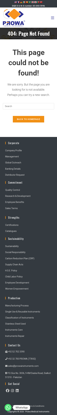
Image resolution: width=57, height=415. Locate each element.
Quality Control (12, 190)
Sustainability (12, 246)
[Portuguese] (38, 2)
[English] (15, 2)
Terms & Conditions (35, 406)
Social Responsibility (15, 252)
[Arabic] (29, 2)
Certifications (12, 225)
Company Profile (13, 150)
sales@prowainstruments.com (23, 366)
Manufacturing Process (17, 305)
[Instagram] (12, 391)
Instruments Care (14, 330)
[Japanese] (35, 2)
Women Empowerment (16, 288)
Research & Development (18, 196)
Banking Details (13, 169)
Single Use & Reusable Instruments (22, 311)
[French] (18, 2)
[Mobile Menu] (52, 17)
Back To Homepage (28, 119)
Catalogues (11, 231)
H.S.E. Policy (11, 270)
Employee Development (17, 282)
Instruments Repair (14, 336)
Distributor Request (15, 175)
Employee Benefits (14, 202)
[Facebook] (8, 391)
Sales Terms (11, 208)
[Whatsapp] (8, 407)
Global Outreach (13, 162)
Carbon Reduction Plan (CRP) (19, 258)
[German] (21, 2)
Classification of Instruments (19, 317)
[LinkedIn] (17, 391)
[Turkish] (41, 2)
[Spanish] (27, 2)
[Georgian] (32, 2)
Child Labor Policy (14, 276)
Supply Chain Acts (14, 264)
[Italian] (24, 2)
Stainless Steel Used (15, 323)
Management (12, 156)
